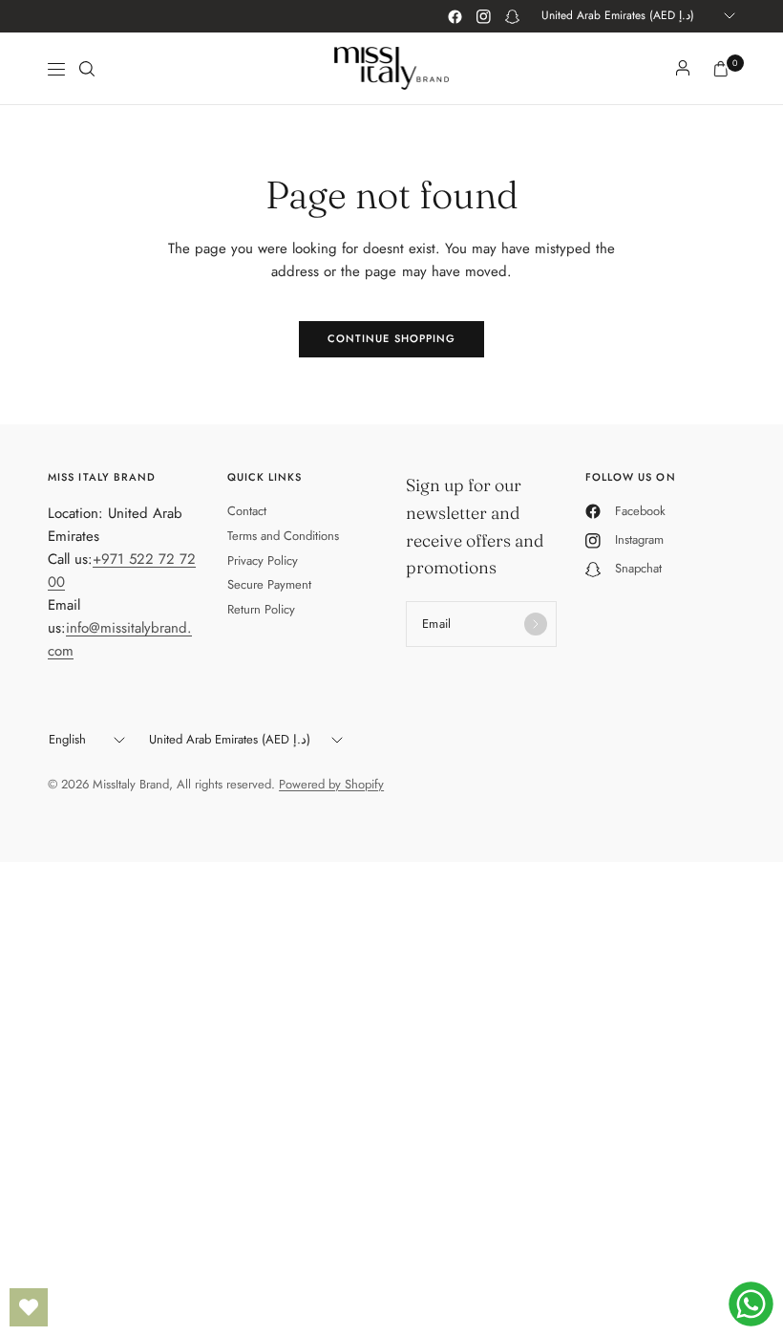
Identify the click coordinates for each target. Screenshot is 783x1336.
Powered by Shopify (331, 784)
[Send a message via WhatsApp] (751, 1304)
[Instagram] (483, 16)
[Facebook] (454, 16)
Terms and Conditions (283, 536)
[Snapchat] (511, 16)
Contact (246, 511)
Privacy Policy (262, 560)
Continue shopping (392, 338)
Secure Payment (269, 584)
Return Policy (261, 609)
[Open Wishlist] (29, 1307)
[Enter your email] (535, 624)
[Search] (87, 69)
